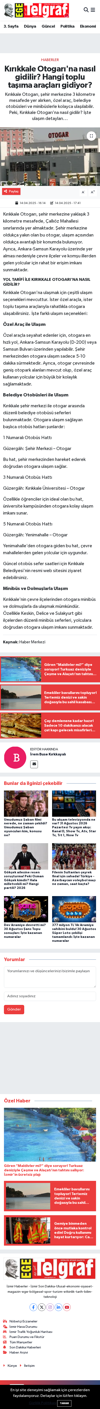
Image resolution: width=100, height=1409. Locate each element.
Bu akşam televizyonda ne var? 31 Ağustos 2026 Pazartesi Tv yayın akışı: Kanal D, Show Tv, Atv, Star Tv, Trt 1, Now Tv (74, 827)
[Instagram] (50, 1307)
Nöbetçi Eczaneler (23, 1321)
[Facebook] (33, 1307)
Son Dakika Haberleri (25, 1347)
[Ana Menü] (93, 10)
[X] (42, 1307)
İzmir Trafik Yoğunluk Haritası (31, 1332)
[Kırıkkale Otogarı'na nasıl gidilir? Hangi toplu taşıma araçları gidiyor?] (50, 156)
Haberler (50, 60)
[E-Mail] (34, 764)
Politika (67, 26)
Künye (12, 1365)
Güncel (48, 26)
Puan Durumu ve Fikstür (27, 1337)
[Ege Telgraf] (36, 10)
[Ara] (86, 10)
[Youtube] (67, 1307)
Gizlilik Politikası (43, 1403)
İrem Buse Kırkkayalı (48, 754)
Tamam (64, 1403)
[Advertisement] (50, 1059)
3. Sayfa (10, 26)
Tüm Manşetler (21, 1342)
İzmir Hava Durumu (23, 1326)
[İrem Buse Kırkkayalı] (15, 757)
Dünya (30, 26)
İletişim (29, 1365)
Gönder (14, 1009)
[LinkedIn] (58, 1307)
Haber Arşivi (19, 1352)
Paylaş (14, 191)
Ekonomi (88, 26)
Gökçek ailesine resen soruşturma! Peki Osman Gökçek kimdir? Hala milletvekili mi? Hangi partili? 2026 (24, 880)
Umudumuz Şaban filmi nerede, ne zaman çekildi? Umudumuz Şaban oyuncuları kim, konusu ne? (25, 827)
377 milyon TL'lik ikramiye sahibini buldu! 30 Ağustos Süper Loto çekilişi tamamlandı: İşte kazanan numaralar (74, 932)
